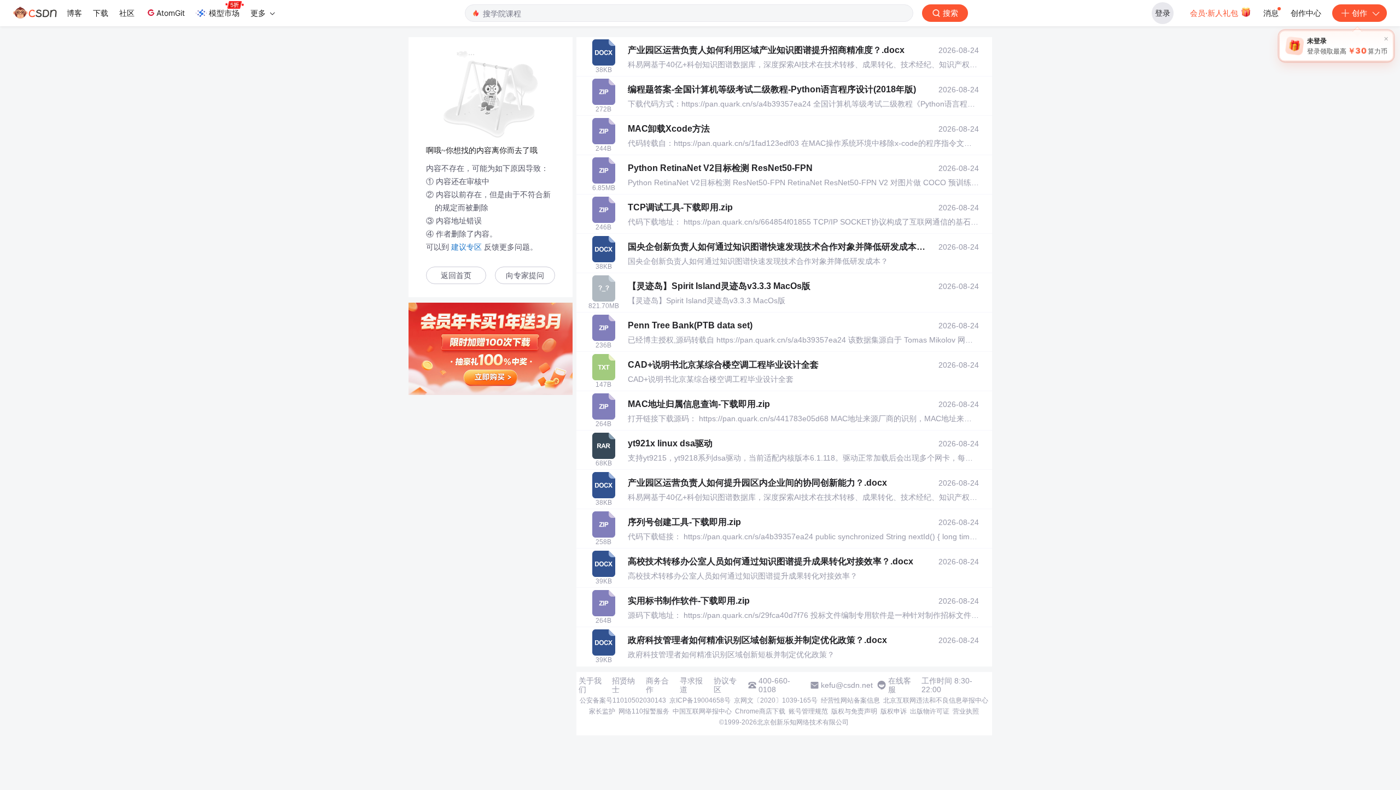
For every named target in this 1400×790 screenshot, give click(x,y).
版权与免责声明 (854, 711)
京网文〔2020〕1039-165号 (776, 700)
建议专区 (466, 247)
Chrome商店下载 (760, 711)
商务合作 (657, 685)
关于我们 (590, 685)
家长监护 (602, 711)
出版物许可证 (929, 711)
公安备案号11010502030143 (623, 700)
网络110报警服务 (644, 711)
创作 (1359, 12)
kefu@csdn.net (847, 685)
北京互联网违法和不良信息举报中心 (935, 700)
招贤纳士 (623, 685)
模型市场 (224, 12)
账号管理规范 (808, 711)
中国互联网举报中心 (702, 711)
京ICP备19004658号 (700, 700)
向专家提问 (525, 276)
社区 (127, 12)
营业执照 (966, 711)
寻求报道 (691, 685)
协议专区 (725, 685)
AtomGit (170, 12)
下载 (100, 12)
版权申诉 (893, 711)
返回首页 (456, 276)
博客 (74, 12)
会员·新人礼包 (1215, 12)
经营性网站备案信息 (850, 700)
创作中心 (1306, 12)
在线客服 (899, 685)
